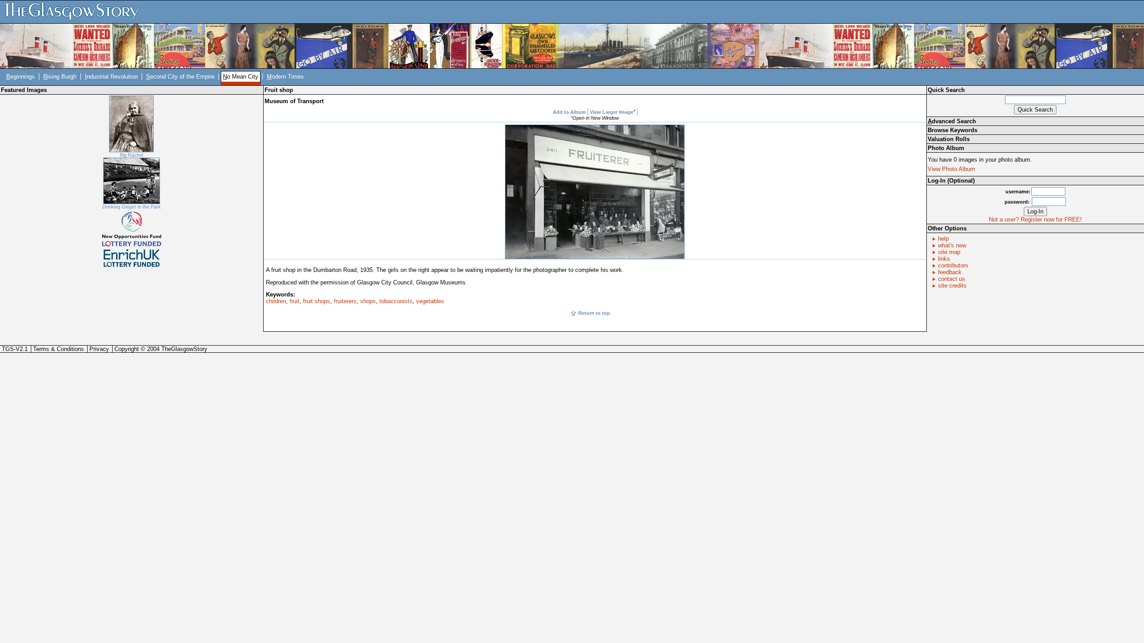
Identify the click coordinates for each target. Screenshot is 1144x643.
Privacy (99, 349)
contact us (951, 279)
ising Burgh (59, 76)
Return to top (594, 313)
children (276, 301)
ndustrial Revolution (111, 76)
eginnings (20, 76)
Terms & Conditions (58, 349)
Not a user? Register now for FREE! (1035, 219)
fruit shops (316, 301)
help (943, 238)
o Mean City (240, 76)
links (944, 258)
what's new (952, 245)
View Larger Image (611, 112)
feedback (950, 272)
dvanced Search (952, 121)
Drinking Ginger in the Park (131, 206)
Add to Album (569, 112)
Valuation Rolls (949, 139)
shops (368, 301)
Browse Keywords (952, 130)
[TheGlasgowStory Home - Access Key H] (74, 11)
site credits (952, 285)
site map (949, 252)
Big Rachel (131, 155)
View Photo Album (951, 169)
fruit (294, 301)
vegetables (430, 301)
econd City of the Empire (180, 76)
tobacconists (395, 301)
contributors (953, 265)
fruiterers (345, 301)
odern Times (285, 76)
